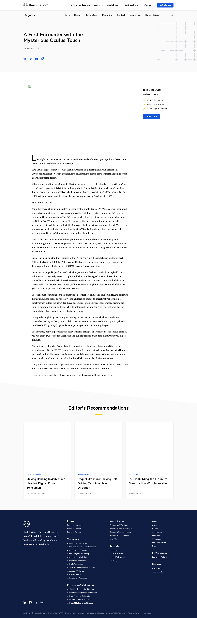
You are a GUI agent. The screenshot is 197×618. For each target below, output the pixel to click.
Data (67, 15)
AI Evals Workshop (75, 564)
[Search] (172, 15)
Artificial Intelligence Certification (80, 589)
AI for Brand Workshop (76, 560)
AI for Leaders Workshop (77, 557)
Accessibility (147, 613)
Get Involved (157, 532)
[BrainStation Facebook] (30, 602)
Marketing (107, 15)
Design (77, 15)
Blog (154, 546)
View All (113, 539)
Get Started (165, 5)
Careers (155, 528)
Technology (92, 15)
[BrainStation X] (36, 602)
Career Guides (152, 15)
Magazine (156, 535)
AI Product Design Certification (79, 599)
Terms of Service (133, 613)
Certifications (131, 5)
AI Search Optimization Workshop (81, 567)
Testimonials (157, 572)
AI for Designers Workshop (78, 554)
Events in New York (74, 525)
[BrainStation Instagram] (42, 602)
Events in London (74, 528)
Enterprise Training (80, 5)
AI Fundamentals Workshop (78, 543)
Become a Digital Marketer (120, 532)
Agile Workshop (74, 574)
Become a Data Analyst (119, 535)
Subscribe (152, 116)
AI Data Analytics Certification (79, 596)
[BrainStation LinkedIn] (25, 602)
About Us (156, 525)
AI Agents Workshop (75, 571)
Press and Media (159, 542)
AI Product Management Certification (82, 592)
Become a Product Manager (121, 528)
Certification (157, 568)
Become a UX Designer (119, 525)
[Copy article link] (42, 58)
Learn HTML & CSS (117, 557)
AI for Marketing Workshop (78, 550)
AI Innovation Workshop (77, 578)
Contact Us (156, 539)
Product (121, 15)
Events (97, 5)
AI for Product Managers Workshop (81, 547)
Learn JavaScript (116, 554)
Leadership (135, 15)
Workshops (112, 5)
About (148, 5)
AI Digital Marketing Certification (80, 603)
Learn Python (115, 550)
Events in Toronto (74, 532)
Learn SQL (114, 560)
